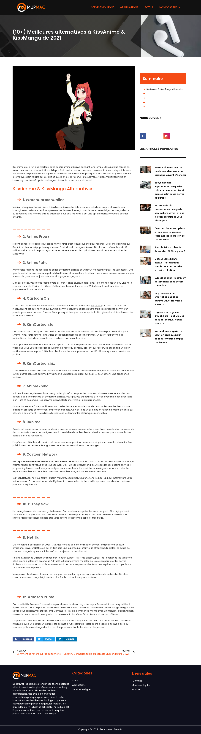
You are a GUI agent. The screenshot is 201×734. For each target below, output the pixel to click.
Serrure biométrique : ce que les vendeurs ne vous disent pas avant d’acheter (170, 171)
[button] (23, 639)
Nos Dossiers (168, 7)
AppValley (96, 305)
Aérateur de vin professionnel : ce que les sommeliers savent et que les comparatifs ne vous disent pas (169, 213)
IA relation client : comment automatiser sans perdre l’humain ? (170, 281)
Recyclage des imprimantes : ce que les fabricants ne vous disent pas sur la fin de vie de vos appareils (169, 190)
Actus (148, 7)
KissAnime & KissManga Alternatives (164, 89)
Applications (129, 7)
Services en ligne (102, 7)
